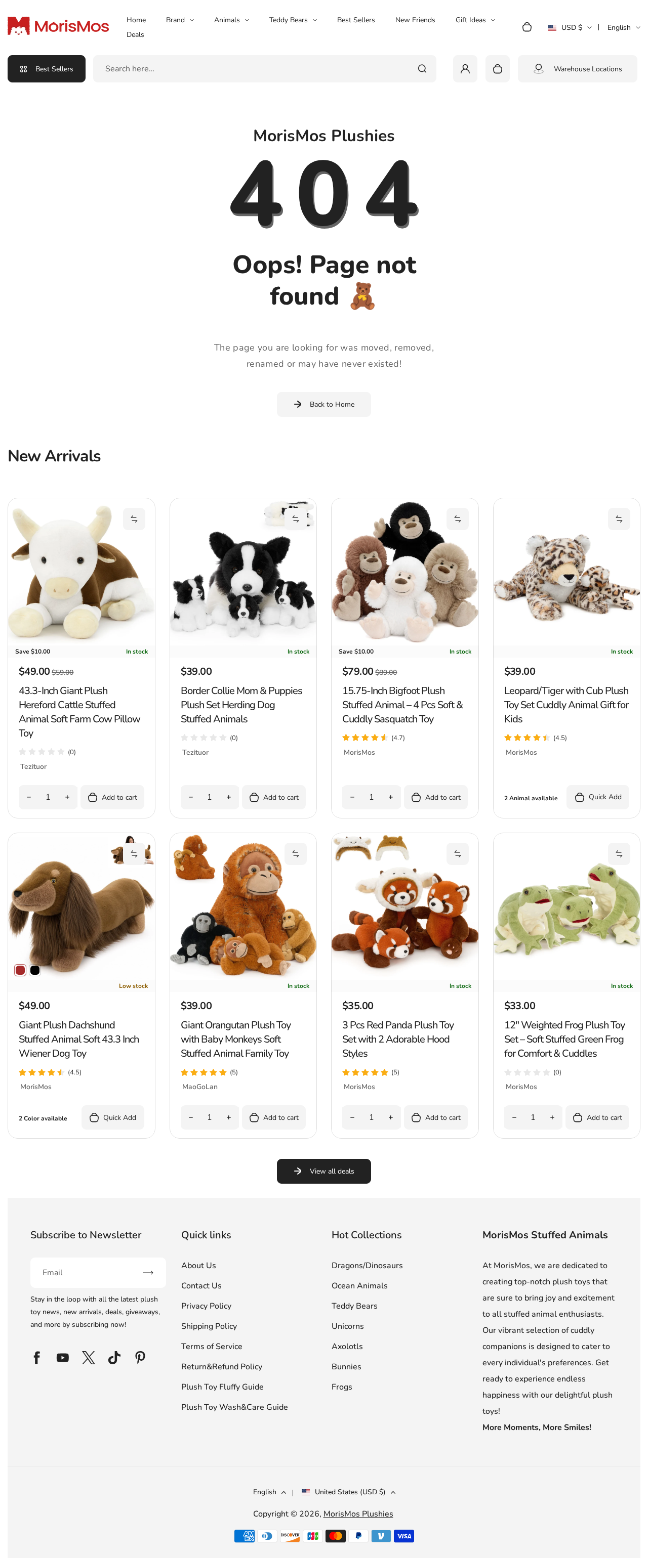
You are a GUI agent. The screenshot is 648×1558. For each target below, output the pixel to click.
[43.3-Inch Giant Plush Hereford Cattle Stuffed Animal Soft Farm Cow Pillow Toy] (81, 642)
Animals (227, 20)
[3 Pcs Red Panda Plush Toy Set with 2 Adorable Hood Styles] (405, 977)
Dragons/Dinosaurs (367, 1265)
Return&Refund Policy (221, 1366)
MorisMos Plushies (358, 1514)
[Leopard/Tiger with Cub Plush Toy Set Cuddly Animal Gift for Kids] (567, 642)
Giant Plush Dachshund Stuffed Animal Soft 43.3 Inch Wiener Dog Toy (79, 1039)
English (619, 27)
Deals (135, 34)
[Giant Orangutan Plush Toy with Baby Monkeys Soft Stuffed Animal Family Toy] (243, 977)
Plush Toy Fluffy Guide (222, 1387)
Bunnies (346, 1366)
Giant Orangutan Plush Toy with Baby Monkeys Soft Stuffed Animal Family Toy (236, 1039)
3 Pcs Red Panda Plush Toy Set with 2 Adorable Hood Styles (398, 1039)
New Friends (415, 20)
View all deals (332, 1171)
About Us (198, 1265)
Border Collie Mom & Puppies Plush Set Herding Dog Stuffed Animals (241, 705)
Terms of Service (211, 1346)
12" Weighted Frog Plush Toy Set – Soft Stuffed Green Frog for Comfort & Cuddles (564, 1039)
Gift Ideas (471, 20)
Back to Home (332, 404)
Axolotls (347, 1346)
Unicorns (348, 1326)
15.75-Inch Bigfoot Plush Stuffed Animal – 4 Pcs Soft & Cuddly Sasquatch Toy (402, 705)
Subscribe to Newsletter (85, 1235)
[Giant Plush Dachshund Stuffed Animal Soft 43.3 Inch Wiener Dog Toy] (81, 977)
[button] (134, 519)
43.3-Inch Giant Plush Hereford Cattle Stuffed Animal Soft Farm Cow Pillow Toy (79, 712)
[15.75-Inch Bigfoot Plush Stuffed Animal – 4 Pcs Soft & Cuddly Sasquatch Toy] (405, 642)
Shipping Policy (209, 1326)
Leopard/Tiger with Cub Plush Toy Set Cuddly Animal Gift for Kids (566, 705)
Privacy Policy (206, 1306)
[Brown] (20, 970)
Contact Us (201, 1285)
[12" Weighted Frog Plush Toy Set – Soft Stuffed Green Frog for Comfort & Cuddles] (567, 977)
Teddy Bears (288, 20)
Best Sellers (356, 20)
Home (136, 20)
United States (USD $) (350, 1492)
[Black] (35, 970)
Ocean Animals (360, 1285)
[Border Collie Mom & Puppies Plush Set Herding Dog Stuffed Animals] (243, 642)
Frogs (342, 1387)
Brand (175, 20)
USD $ (569, 31)
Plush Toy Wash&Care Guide (234, 1407)
